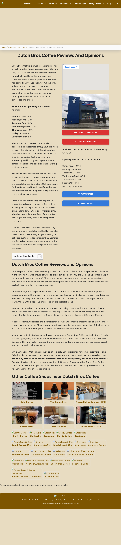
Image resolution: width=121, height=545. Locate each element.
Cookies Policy (67, 503)
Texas (51, 4)
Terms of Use (46, 503)
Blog (109, 4)
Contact (76, 503)
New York (64, 4)
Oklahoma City (22, 47)
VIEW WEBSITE (85, 194)
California (27, 4)
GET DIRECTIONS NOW (85, 132)
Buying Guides (95, 4)
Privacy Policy (56, 503)
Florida (40, 4)
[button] (117, 3)
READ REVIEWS (85, 203)
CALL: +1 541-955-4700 (86, 141)
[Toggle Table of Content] (38, 256)
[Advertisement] (60, 25)
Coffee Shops (80, 4)
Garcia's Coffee (8, 47)
